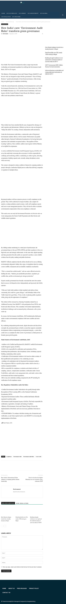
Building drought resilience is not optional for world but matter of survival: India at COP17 (54, 59)
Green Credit (38, 456)
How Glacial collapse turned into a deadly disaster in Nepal (6, 518)
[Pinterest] (11, 37)
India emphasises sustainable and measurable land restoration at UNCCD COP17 (54, 72)
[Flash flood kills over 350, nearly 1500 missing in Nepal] (22, 511)
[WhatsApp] (14, 37)
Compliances (9, 456)
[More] (19, 37)
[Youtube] (48, 595)
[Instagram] (54, 589)
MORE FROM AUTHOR (22, 503)
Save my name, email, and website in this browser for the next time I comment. (22, 567)
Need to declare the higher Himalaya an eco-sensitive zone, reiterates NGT (34, 479)
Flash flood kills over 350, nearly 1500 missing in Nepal (22, 518)
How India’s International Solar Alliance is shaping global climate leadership (10, 479)
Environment (5, 33)
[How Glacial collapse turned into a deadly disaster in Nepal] (7, 511)
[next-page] (5, 526)
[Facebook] (3, 37)
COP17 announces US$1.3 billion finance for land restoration (54, 66)
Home (2, 21)
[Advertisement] (22, 111)
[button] (62, 15)
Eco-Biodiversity (10, 21)
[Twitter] (7, 37)
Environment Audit (17, 456)
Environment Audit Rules (28, 456)
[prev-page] (2, 526)
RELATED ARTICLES (8, 503)
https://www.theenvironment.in (19, 491)
